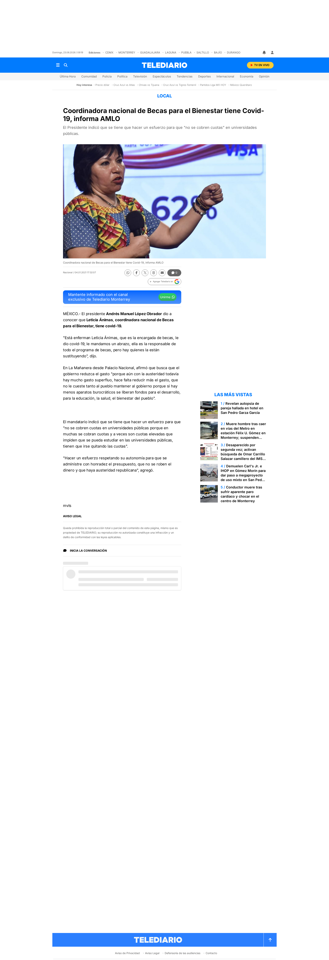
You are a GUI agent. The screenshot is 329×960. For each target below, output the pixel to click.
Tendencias (184, 76)
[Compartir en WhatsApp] (128, 272)
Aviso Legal (152, 953)
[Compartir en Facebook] (136, 272)
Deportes (204, 76)
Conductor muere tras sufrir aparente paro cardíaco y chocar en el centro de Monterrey (241, 494)
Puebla (186, 52)
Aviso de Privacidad (127, 953)
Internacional (225, 76)
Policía (107, 76)
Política (122, 76)
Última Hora (68, 76)
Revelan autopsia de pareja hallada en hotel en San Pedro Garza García (242, 408)
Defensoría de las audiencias (182, 953)
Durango (233, 52)
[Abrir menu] (58, 65)
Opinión (264, 76)
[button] (164, 281)
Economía (246, 76)
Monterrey (126, 52)
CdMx (109, 52)
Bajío (218, 52)
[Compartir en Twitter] (145, 272)
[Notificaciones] (264, 52)
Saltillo (202, 52)
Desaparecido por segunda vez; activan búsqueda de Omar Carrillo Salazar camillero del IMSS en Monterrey (243, 454)
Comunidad (89, 76)
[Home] (164, 65)
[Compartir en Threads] (153, 272)
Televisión (140, 76)
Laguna (170, 52)
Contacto (211, 953)
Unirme (165, 297)
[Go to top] (270, 940)
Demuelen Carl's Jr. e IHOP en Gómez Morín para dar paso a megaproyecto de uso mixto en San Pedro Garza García (243, 475)
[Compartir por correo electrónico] (162, 272)
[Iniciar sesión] (272, 52)
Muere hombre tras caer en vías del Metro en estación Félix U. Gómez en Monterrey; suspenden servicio (243, 433)
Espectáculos (162, 76)
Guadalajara (150, 52)
